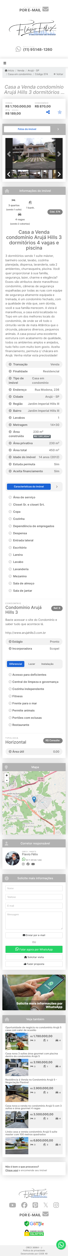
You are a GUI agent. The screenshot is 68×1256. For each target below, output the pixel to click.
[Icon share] (12, 1205)
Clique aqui (11, 1170)
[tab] (27, 129)
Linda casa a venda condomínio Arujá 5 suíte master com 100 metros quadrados (31, 1133)
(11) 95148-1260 (38, 49)
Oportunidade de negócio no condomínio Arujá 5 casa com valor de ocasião (33, 1029)
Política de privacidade (34, 1250)
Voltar (59, 74)
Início (10, 70)
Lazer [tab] (31, 663)
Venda (20, 70)
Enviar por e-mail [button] (35, 935)
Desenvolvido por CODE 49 (34, 1253)
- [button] (7, 780)
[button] (9, 154)
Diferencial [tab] (15, 663)
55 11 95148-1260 (33, 860)
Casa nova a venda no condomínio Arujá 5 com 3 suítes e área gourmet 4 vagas (33, 1107)
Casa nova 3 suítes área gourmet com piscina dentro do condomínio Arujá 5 (31, 1055)
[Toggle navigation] (4, 63)
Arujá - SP (33, 70)
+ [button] (7, 775)
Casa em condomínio (20, 74)
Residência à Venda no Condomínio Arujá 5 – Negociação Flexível (31, 1081)
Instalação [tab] (47, 663)
